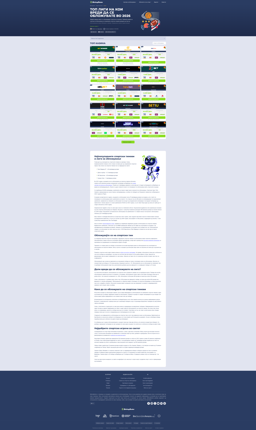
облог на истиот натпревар (128, 252)
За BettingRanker (147, 378)
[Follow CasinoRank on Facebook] (148, 403)
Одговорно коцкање (127, 383)
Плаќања (108, 380)
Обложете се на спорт (145, 2)
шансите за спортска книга (118, 335)
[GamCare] (114, 416)
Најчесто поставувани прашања (127, 388)
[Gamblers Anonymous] (105, 416)
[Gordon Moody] (126, 416)
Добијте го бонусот (102, 60)
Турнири (108, 385)
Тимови (108, 388)
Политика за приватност (136, 428)
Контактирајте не (147, 385)
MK (91, 403)
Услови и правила (159, 428)
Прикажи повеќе (127, 142)
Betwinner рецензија (102, 62)
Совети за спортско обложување (127, 380)
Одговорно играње (123, 428)
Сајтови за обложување (129, 2)
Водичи (156, 2)
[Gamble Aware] (144, 416)
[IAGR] (98, 416)
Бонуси (108, 378)
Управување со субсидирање (127, 385)
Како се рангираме (148, 383)
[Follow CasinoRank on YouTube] (158, 403)
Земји (107, 383)
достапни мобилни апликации (151, 240)
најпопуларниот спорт (109, 223)
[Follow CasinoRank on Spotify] (161, 403)
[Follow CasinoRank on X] (155, 403)
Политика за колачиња (97, 428)
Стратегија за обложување (128, 378)
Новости (164, 2)
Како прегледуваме (148, 380)
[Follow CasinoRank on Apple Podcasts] (164, 403)
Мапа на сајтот (148, 388)
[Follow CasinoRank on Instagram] (151, 403)
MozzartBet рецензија (128, 62)
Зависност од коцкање (111, 428)
